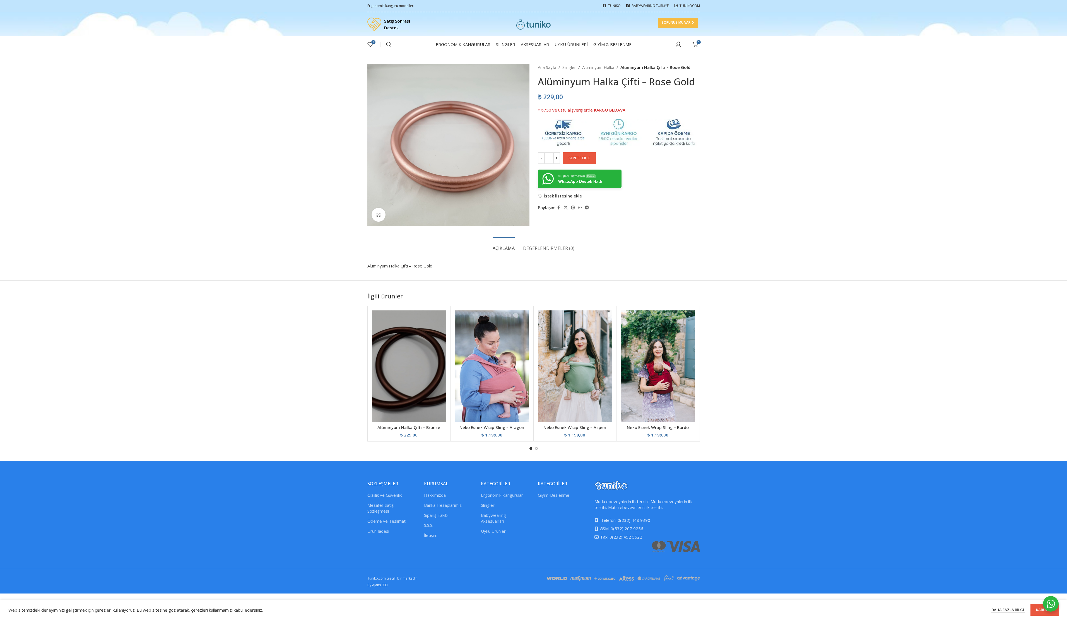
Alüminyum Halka (598, 67)
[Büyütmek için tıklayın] (379, 215)
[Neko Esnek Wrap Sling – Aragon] (492, 366)
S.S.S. (428, 525)
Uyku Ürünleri (494, 531)
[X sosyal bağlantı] (565, 207)
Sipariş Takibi (436, 515)
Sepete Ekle (579, 157)
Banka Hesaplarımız (443, 505)
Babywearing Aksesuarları (493, 518)
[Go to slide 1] (530, 448)
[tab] (504, 245)
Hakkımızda (435, 495)
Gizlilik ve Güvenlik (384, 495)
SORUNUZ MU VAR (676, 22)
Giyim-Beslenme (553, 495)
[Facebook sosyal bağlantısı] (558, 207)
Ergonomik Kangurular (502, 495)
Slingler (569, 67)
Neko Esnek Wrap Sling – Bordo (658, 427)
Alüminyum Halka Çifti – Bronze (408, 427)
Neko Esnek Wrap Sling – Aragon (491, 427)
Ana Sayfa (547, 67)
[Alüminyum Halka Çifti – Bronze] (409, 366)
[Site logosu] (533, 23)
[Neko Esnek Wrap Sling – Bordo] (658, 366)
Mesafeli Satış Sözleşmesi (380, 508)
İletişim (430, 535)
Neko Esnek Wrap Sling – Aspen (574, 427)
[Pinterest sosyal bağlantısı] (573, 207)
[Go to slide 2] (536, 448)
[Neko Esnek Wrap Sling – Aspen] (575, 366)
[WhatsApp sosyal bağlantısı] (580, 207)
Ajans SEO (380, 585)
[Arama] (388, 44)
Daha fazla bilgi (1008, 609)
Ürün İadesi (378, 531)
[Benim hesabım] (678, 44)
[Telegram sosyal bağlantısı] (587, 207)
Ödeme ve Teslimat (386, 521)
